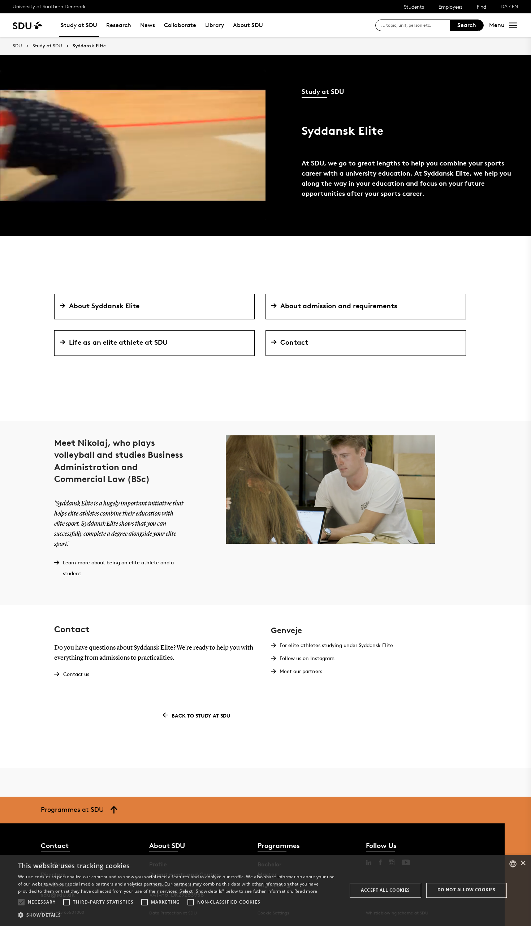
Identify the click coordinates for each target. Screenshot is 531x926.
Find (481, 7)
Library (214, 25)
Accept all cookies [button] (385, 890)
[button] (21, 902)
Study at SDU (79, 25)
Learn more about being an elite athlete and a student (118, 567)
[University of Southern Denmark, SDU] (28, 25)
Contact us (76, 674)
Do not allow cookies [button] (466, 890)
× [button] (523, 863)
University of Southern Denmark (49, 6)
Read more (306, 891)
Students (414, 7)
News (147, 25)
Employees (450, 7)
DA (504, 6)
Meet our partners (301, 671)
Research (118, 25)
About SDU (248, 25)
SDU (17, 45)
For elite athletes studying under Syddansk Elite (336, 645)
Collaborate (180, 25)
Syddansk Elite (89, 45)
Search (466, 25)
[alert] (265, 890)
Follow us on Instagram (307, 658)
